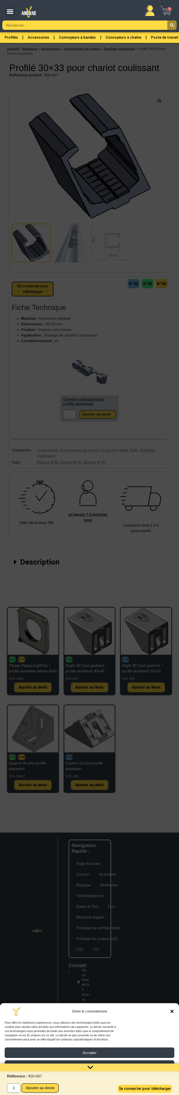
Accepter (89, 1053)
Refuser (89, 1065)
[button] (172, 1011)
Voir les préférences (89, 1078)
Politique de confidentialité (103, 1089)
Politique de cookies (69, 1089)
